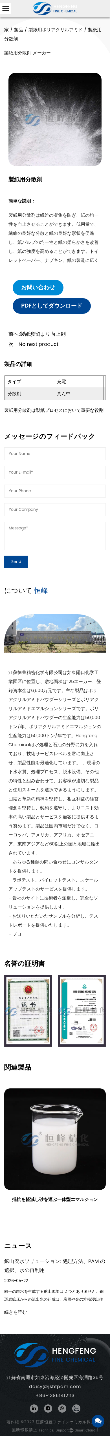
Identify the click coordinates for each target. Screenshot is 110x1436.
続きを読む (15, 1312)
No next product (33, 344)
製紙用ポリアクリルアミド (55, 30)
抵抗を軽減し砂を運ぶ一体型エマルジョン (55, 1199)
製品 (18, 30)
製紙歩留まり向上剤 (37, 334)
